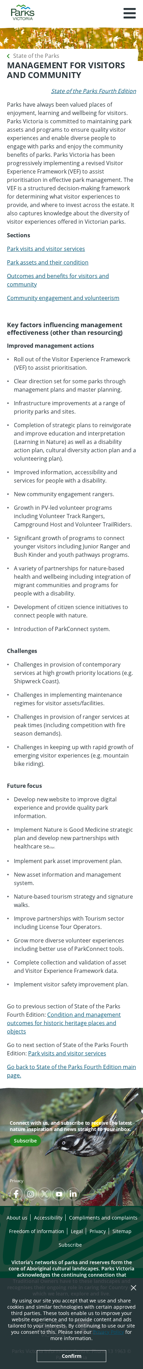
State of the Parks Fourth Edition (93, 91)
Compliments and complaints (103, 1217)
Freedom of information (36, 1231)
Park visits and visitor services (46, 249)
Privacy (16, 1181)
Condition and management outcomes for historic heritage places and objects (64, 1023)
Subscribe (25, 1140)
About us (17, 1217)
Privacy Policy (108, 1332)
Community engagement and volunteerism (63, 298)
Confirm (72, 1356)
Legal (77, 1231)
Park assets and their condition (48, 262)
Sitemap (122, 1231)
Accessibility (48, 1217)
